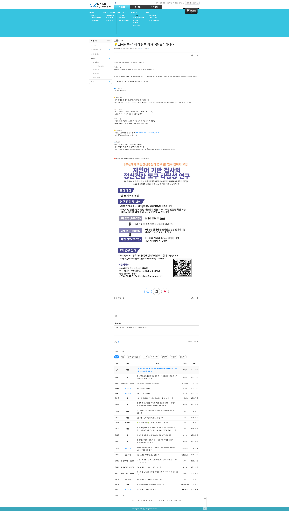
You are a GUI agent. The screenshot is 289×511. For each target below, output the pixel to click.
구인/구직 (174, 357)
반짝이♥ (121, 15)
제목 (157, 364)
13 (157, 500)
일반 (122, 357)
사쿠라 (185, 377)
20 (171, 500)
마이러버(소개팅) (124, 20)
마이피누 (138, 7)
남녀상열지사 (121, 12)
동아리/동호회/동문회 (134, 357)
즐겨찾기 (154, 7)
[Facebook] (115, 3)
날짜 (194, 364)
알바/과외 (165, 357)
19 (169, 500)
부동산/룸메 (136, 25)
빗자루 (185, 370)
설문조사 (118, 40)
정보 (147, 12)
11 (153, 500)
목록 (116, 316)
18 (167, 500)
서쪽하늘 (185, 398)
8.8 (185, 423)
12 (155, 500)
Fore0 (185, 388)
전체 (116, 357)
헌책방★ (135, 22)
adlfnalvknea (185, 484)
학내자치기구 (154, 357)
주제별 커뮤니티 (109, 12)
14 (159, 500)
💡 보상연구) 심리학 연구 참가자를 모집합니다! (144, 44)
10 (151, 500)
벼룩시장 (135, 20)
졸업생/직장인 (95, 20)
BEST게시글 (109, 20)
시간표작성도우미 (154, 20)
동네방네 (134, 12)
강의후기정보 (152, 15)
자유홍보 (135, 15)
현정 (184, 479)
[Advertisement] (156, 305)
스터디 (145, 357)
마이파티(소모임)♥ (138, 17)
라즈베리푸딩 (185, 449)
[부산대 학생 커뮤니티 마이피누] (100, 4)
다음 (179, 500)
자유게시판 (94, 15)
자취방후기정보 (153, 17)
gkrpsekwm (117, 48)
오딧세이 (185, 383)
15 (161, 500)
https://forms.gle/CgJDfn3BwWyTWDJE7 (147, 133)
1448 (175, 500)
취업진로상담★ (110, 15)
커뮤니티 (122, 7)
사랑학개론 (122, 17)
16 (163, 500)
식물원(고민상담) (96, 17)
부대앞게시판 (109, 17)
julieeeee (185, 489)
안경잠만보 (185, 455)
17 (165, 500)
